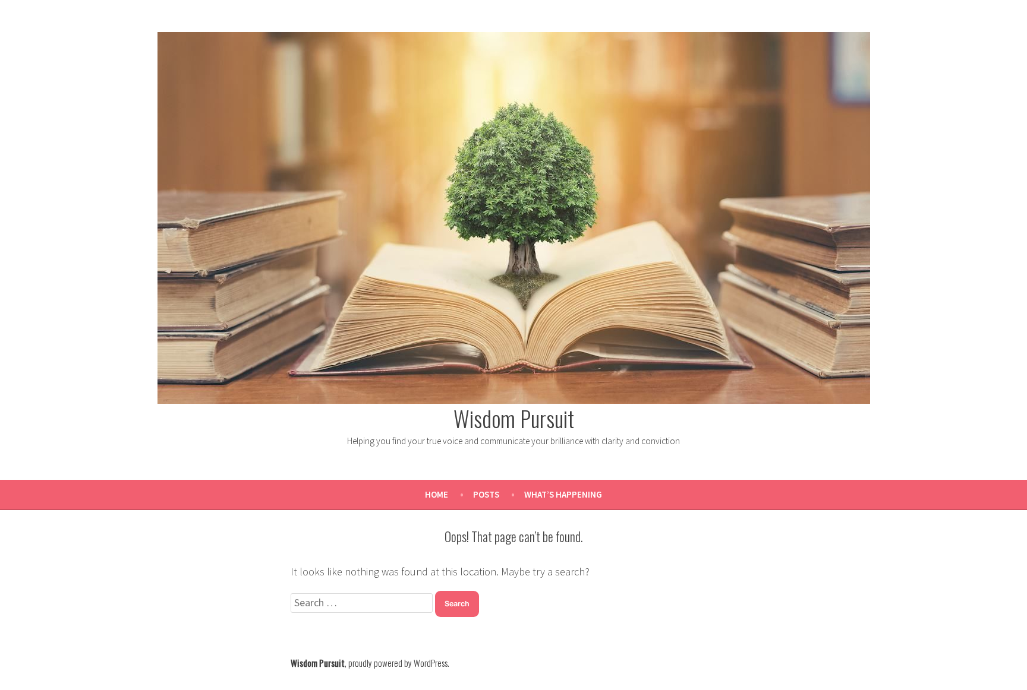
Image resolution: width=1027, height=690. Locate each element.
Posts (486, 494)
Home (436, 494)
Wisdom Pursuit (513, 418)
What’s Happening (563, 494)
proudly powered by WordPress (398, 662)
